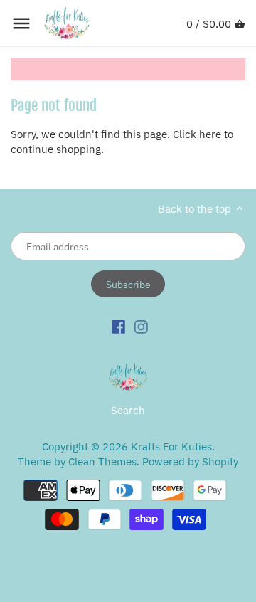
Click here (197, 134)
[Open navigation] (21, 23)
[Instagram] (141, 326)
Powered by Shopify (190, 461)
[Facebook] (118, 326)
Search (128, 410)
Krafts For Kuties (171, 446)
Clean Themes (102, 461)
